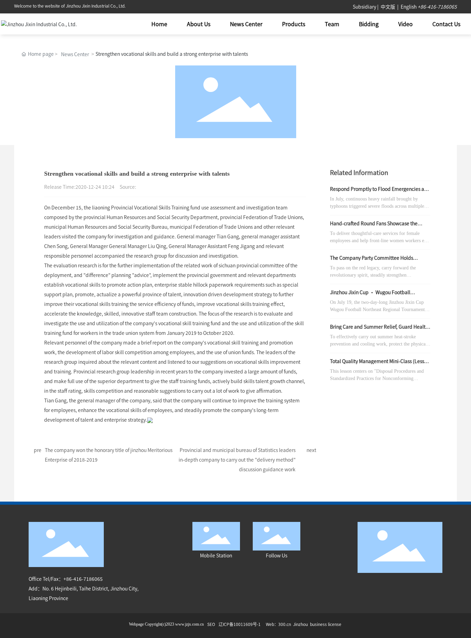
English (409, 6)
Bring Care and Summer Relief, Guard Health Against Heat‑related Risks (379, 329)
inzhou (301, 624)
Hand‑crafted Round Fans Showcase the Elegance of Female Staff (374, 226)
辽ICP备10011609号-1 (240, 624)
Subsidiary (364, 6)
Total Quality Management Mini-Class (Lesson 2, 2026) (380, 364)
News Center (75, 54)
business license (326, 624)
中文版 (388, 6)
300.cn (284, 624)
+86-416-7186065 (437, 6)
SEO (211, 624)
